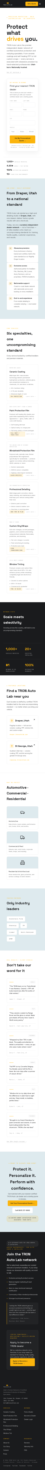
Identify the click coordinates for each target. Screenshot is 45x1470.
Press (5, 1454)
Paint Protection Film (10, 1416)
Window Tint (7, 1433)
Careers (6, 1450)
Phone (25, 109)
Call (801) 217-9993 (22, 1210)
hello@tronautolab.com (11, 1403)
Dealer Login (28, 1419)
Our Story (6, 1446)
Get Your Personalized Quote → (22, 1203)
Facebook (22, 1465)
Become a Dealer (30, 1416)
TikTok (29, 1465)
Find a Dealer (28, 1412)
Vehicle (12, 127)
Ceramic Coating (9, 1412)
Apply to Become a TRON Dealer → (20, 1362)
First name (13, 101)
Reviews (27, 1443)
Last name (26, 101)
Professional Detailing (10, 1426)
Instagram (6, 1465)
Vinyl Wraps (7, 1429)
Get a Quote (32, 4)
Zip (11, 118)
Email (11, 109)
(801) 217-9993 (8, 1401)
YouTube (15, 1465)
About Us (6, 1443)
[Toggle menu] (40, 4)
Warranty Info (28, 1446)
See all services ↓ (14, 72)
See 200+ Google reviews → (16, 1141)
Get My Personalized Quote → (22, 139)
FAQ (25, 1450)
